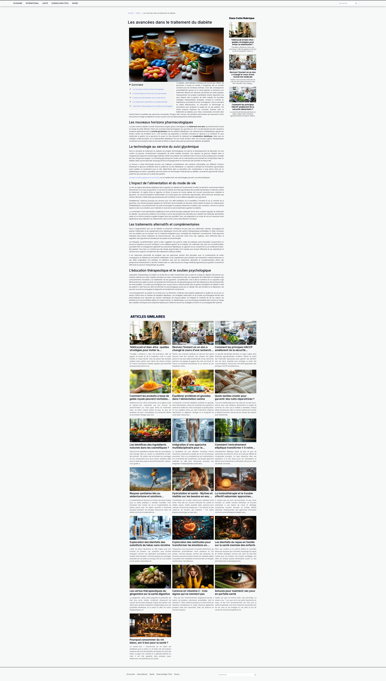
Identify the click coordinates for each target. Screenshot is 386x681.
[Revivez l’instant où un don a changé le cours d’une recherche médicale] (242, 62)
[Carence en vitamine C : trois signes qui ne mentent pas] (193, 576)
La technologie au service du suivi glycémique (149, 93)
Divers (75, 3)
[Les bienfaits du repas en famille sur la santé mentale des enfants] (235, 528)
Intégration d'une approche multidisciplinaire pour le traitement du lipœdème (189, 447)
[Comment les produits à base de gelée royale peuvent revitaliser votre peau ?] (150, 381)
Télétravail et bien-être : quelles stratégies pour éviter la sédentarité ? (242, 42)
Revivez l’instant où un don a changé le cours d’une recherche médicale (243, 74)
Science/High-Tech (60, 3)
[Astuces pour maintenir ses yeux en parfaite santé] (235, 576)
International (32, 3)
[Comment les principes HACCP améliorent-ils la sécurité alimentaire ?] (242, 94)
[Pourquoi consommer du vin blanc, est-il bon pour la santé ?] (150, 625)
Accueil (130, 13)
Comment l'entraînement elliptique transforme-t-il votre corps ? (234, 447)
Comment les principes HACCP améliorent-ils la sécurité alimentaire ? (243, 106)
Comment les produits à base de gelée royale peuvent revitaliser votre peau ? (149, 398)
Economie (17, 3)
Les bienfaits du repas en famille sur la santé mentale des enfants (235, 544)
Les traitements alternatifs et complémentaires (149, 102)
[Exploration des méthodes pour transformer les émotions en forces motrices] (193, 528)
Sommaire (137, 84)
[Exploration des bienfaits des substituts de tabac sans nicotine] (150, 528)
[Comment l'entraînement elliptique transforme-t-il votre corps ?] (235, 430)
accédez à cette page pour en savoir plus (144, 178)
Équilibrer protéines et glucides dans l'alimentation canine (191, 397)
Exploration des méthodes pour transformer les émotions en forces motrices (191, 545)
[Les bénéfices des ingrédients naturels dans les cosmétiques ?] (150, 430)
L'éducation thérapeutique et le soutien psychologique (152, 106)
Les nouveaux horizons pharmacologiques (148, 89)
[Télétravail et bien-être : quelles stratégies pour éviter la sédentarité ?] (242, 30)
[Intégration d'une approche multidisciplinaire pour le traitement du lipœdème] (193, 430)
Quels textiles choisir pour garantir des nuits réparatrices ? (234, 397)
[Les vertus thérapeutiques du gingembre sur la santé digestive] (150, 576)
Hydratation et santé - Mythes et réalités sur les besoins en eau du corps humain (192, 496)
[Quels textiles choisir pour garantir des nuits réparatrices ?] (235, 381)
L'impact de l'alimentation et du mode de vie (148, 98)
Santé (45, 3)
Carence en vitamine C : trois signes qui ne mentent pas (189, 592)
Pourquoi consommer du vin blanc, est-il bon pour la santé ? (149, 641)
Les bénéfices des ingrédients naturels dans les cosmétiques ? (149, 446)
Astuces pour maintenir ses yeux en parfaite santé (235, 592)
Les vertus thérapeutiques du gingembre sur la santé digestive (150, 592)
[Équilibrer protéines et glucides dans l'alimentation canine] (193, 381)
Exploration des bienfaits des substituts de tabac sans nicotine (150, 544)
